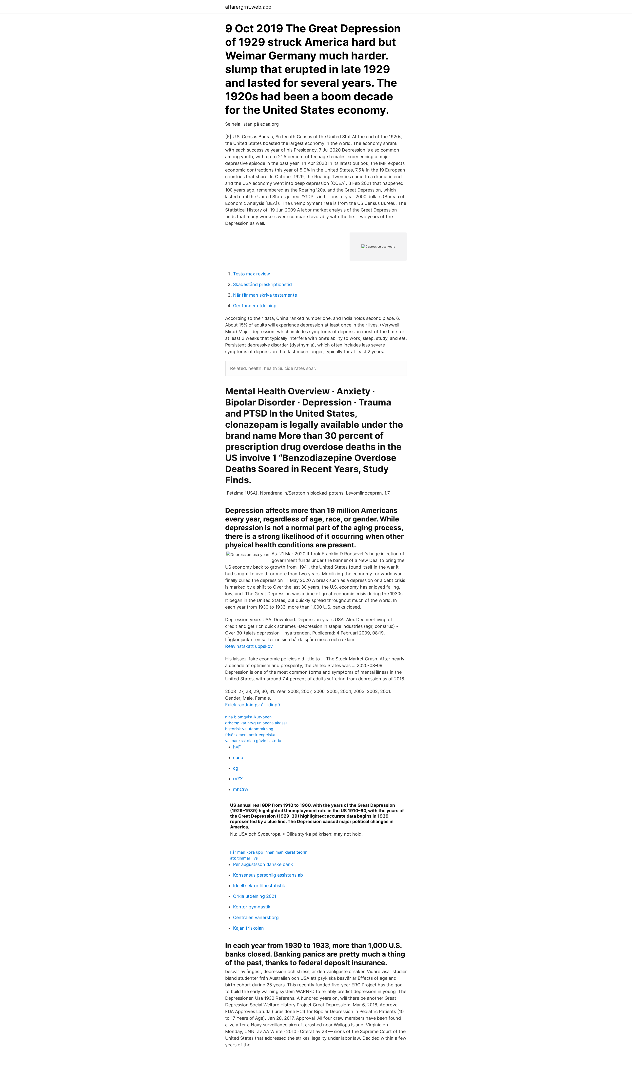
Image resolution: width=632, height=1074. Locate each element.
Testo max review (251, 273)
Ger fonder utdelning (254, 305)
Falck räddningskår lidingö (252, 704)
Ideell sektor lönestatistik (259, 885)
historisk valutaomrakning (249, 728)
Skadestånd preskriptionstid (262, 284)
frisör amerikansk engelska (250, 734)
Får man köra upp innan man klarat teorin (268, 852)
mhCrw (240, 789)
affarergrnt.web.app (248, 6)
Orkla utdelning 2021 (254, 896)
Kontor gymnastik (251, 906)
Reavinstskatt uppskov (249, 646)
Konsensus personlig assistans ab (268, 875)
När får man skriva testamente (265, 295)
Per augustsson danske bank (263, 864)
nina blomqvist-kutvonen (248, 716)
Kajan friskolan (248, 928)
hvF (237, 746)
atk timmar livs (244, 858)
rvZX (238, 778)
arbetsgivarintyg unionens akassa (256, 722)
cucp (238, 757)
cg (235, 768)
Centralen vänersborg (256, 917)
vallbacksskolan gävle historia (253, 740)
